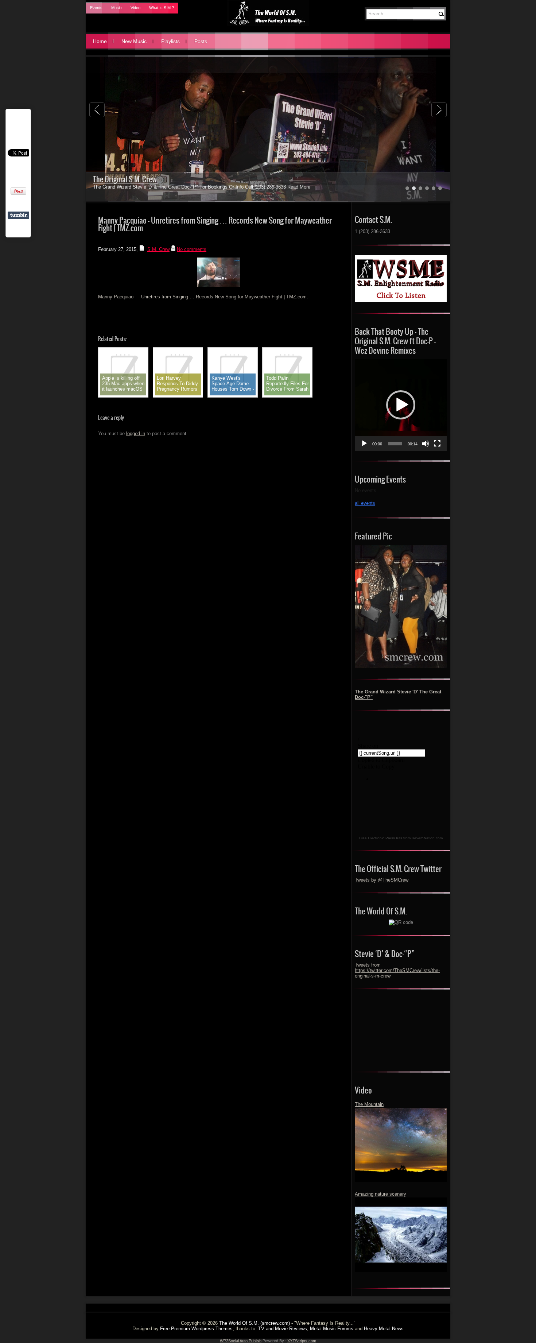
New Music (134, 41)
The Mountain (369, 1104)
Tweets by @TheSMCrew (381, 880)
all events (365, 503)
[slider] (395, 443)
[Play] (364, 443)
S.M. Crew (158, 249)
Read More (281, 187)
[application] (401, 405)
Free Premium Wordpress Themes (196, 1328)
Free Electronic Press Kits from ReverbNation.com (401, 838)
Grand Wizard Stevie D (125, 179)
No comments (191, 249)
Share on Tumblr (19, 215)
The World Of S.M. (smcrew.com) (254, 1323)
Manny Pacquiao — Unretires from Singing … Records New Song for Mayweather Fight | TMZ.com (202, 296)
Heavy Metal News (384, 1328)
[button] (400, 404)
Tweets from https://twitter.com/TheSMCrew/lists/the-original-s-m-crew (397, 970)
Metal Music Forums (331, 1328)
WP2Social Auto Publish (240, 1341)
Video (135, 7)
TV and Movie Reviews (282, 1328)
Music (116, 7)
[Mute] (425, 443)
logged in (135, 433)
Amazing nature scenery (380, 1194)
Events (96, 7)
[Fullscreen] (437, 443)
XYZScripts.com (301, 1341)
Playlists (170, 41)
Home (100, 41)
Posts (200, 41)
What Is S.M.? (161, 7)
